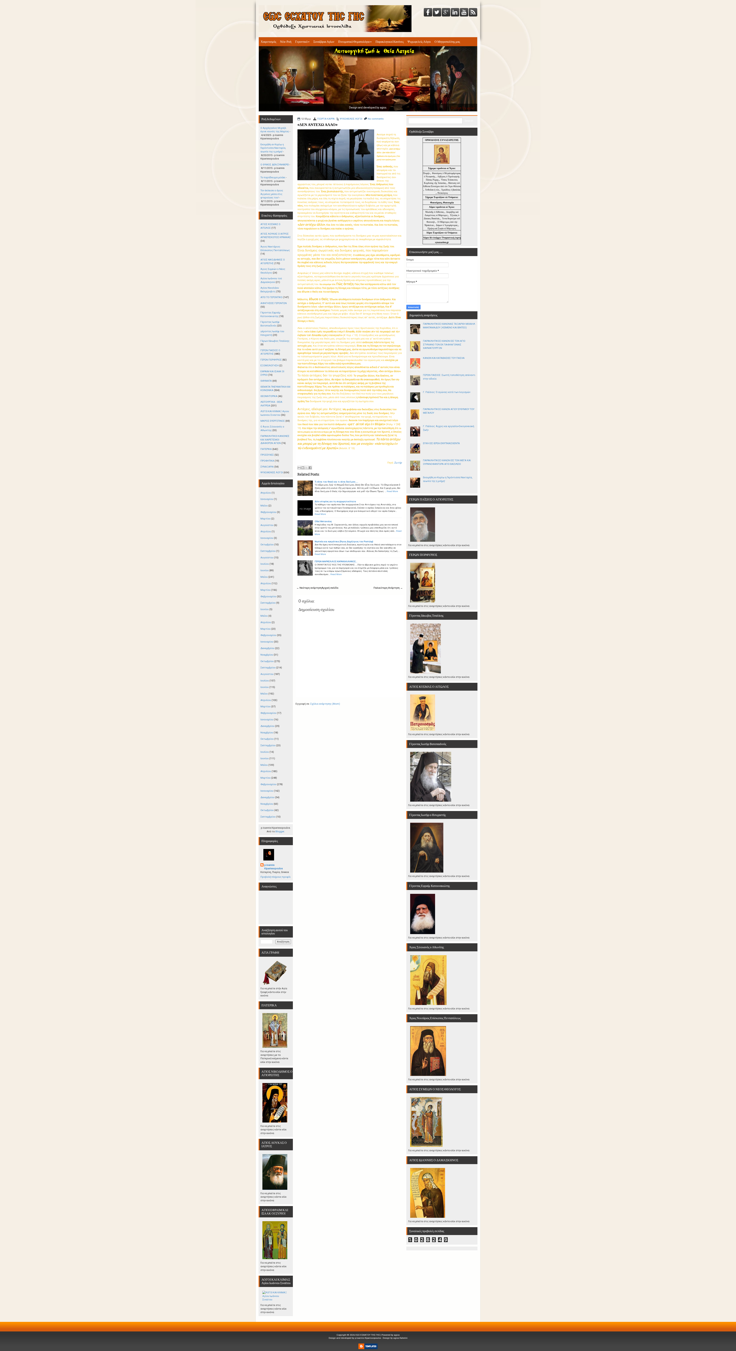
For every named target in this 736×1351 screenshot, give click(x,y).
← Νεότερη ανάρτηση (309, 587)
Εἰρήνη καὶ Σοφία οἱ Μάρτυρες (442, 228)
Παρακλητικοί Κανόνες (389, 42)
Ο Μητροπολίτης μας (447, 42)
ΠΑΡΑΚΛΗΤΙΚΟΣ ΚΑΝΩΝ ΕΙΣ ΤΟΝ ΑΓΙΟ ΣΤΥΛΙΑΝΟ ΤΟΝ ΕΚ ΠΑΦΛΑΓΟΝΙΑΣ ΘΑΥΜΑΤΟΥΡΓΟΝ (444, 344)
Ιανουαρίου (266, 499)
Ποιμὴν (426, 173)
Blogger (279, 831)
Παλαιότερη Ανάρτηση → (388, 587)
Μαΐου (264, 505)
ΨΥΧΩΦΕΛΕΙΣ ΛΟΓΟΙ (351, 118)
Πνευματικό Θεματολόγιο (354, 42)
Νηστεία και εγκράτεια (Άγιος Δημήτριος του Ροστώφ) (344, 541)
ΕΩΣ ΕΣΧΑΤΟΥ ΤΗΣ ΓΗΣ (368, 1335)
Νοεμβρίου (266, 654)
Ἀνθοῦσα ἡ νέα (432, 189)
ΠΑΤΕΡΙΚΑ (266, 449)
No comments (376, 118)
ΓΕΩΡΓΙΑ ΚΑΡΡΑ (326, 118)
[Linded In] (455, 12)
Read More (392, 491)
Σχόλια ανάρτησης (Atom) (325, 703)
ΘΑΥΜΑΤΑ (266, 380)
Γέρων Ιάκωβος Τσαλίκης (274, 340)
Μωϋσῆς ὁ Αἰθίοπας (434, 212)
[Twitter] (437, 12)
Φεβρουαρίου (268, 512)
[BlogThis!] (303, 468)
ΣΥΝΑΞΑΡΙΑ (267, 466)
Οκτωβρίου (267, 544)
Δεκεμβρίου (267, 648)
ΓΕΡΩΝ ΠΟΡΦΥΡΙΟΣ (271, 359)
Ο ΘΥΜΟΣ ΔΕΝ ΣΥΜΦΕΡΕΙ (274, 164)
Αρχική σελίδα (330, 587)
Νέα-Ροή (285, 42)
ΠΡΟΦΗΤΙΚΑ (267, 460)
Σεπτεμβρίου (268, 551)
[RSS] (473, 12)
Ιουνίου (264, 570)
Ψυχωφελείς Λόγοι (419, 42)
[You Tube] (464, 12)
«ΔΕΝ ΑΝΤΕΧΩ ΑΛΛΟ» (317, 124)
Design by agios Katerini (395, 1338)
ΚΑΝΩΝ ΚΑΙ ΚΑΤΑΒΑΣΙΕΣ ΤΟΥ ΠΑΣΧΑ (444, 358)
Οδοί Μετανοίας (323, 521)
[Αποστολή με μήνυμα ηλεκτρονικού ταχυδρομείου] (299, 468)
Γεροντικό (301, 42)
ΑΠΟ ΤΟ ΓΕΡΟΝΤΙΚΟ (271, 297)
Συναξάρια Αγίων (323, 42)
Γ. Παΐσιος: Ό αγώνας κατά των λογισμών (446, 392)
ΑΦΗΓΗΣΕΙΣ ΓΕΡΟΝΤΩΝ (273, 303)
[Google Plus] (446, 12)
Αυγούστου (267, 525)
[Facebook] (428, 12)
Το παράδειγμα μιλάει (272, 177)
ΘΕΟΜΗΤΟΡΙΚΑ (268, 396)
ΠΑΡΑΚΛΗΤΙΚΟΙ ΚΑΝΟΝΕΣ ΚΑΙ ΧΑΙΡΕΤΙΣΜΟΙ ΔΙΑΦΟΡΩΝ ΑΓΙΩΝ (274, 440)
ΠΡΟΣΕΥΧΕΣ (267, 454)
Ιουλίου (264, 563)
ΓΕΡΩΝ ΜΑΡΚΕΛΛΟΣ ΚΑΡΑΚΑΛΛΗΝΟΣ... (336, 561)
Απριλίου (265, 492)
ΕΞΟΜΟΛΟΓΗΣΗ (269, 365)
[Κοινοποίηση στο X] (306, 468)
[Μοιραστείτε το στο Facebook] (310, 468)
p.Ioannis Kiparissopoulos (273, 867)
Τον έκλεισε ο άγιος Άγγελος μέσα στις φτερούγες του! (271, 194)
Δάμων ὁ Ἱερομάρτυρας (447, 225)
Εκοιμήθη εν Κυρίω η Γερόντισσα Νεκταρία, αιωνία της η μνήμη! (273, 148)
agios (397, 1335)
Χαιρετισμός (268, 42)
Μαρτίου (265, 518)
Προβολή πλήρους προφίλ (275, 876)
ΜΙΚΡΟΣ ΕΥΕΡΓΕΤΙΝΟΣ (272, 420)
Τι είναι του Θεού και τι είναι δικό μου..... (336, 481)
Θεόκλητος (443, 193)
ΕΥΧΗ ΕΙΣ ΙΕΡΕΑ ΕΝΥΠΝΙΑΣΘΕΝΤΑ (441, 443)
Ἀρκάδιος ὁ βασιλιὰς (450, 189)
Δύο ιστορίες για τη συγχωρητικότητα (335, 501)
